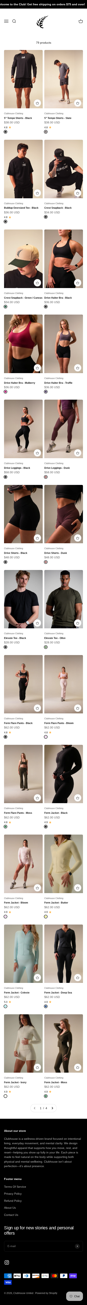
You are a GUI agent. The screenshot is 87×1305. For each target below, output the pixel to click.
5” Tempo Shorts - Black (18, 118)
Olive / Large (56, 619)
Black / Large (15, 99)
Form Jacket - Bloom (16, 902)
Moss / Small (15, 777)
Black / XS (13, 424)
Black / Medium (16, 91)
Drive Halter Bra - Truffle (58, 382)
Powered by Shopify (46, 1293)
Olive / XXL (55, 626)
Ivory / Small (31, 1055)
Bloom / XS (55, 680)
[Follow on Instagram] (7, 1262)
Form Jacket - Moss (55, 1082)
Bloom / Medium (57, 696)
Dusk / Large (56, 456)
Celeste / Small (16, 957)
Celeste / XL (15, 981)
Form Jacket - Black (56, 813)
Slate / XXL (55, 106)
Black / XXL (31, 106)
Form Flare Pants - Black (18, 723)
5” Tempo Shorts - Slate (57, 118)
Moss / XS (13, 769)
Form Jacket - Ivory (15, 1082)
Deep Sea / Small (58, 957)
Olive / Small (55, 602)
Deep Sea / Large (58, 973)
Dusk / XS (54, 440)
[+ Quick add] (77, 193)
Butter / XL (54, 891)
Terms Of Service (15, 1186)
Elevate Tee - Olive (55, 638)
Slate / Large (56, 99)
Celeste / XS (15, 949)
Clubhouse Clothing (13, 113)
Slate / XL (73, 99)
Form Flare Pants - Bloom (59, 723)
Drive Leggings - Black (17, 468)
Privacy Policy (13, 1193)
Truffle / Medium (57, 355)
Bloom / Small (56, 687)
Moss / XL (13, 801)
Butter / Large (56, 883)
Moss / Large (15, 793)
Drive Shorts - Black (15, 553)
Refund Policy (13, 1200)
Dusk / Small (72, 440)
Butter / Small (56, 867)
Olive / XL (73, 619)
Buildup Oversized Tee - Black (21, 207)
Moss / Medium (16, 785)
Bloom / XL (54, 712)
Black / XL (13, 106)
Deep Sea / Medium (59, 965)
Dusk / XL (73, 456)
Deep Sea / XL (57, 981)
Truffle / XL (54, 371)
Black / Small (15, 83)
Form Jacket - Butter (56, 902)
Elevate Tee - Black (15, 638)
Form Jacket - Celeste (17, 992)
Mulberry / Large (17, 363)
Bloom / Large (56, 704)
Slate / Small (55, 83)
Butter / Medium (57, 875)
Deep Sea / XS (57, 949)
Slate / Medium (57, 91)
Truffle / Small (56, 347)
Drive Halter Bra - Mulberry (19, 382)
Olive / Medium (57, 611)
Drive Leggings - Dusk (57, 468)
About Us (10, 1207)
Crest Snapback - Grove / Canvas (23, 297)
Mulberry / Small (17, 347)
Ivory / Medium (16, 1063)
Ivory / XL (33, 1071)
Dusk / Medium (57, 448)
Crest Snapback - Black (58, 207)
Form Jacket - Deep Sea (58, 992)
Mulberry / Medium (18, 355)
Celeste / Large (16, 973)
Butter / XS (54, 859)
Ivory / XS (13, 1055)
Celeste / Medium (18, 965)
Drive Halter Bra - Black (58, 297)
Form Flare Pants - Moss (18, 813)
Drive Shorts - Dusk (55, 553)
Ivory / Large (15, 1071)
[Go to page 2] (52, 1108)
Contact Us (11, 1214)
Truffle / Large (56, 363)
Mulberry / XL (15, 371)
